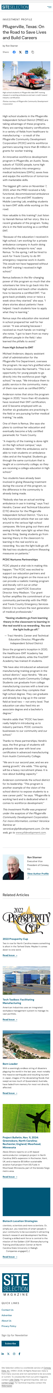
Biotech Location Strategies (20, 1221)
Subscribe (10, 1343)
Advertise (7, 1315)
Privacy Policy (9, 1326)
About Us (6, 1320)
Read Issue (9, 1176)
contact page (8, 1382)
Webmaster (7, 1385)
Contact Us (7, 1309)
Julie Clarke (14, 1379)
